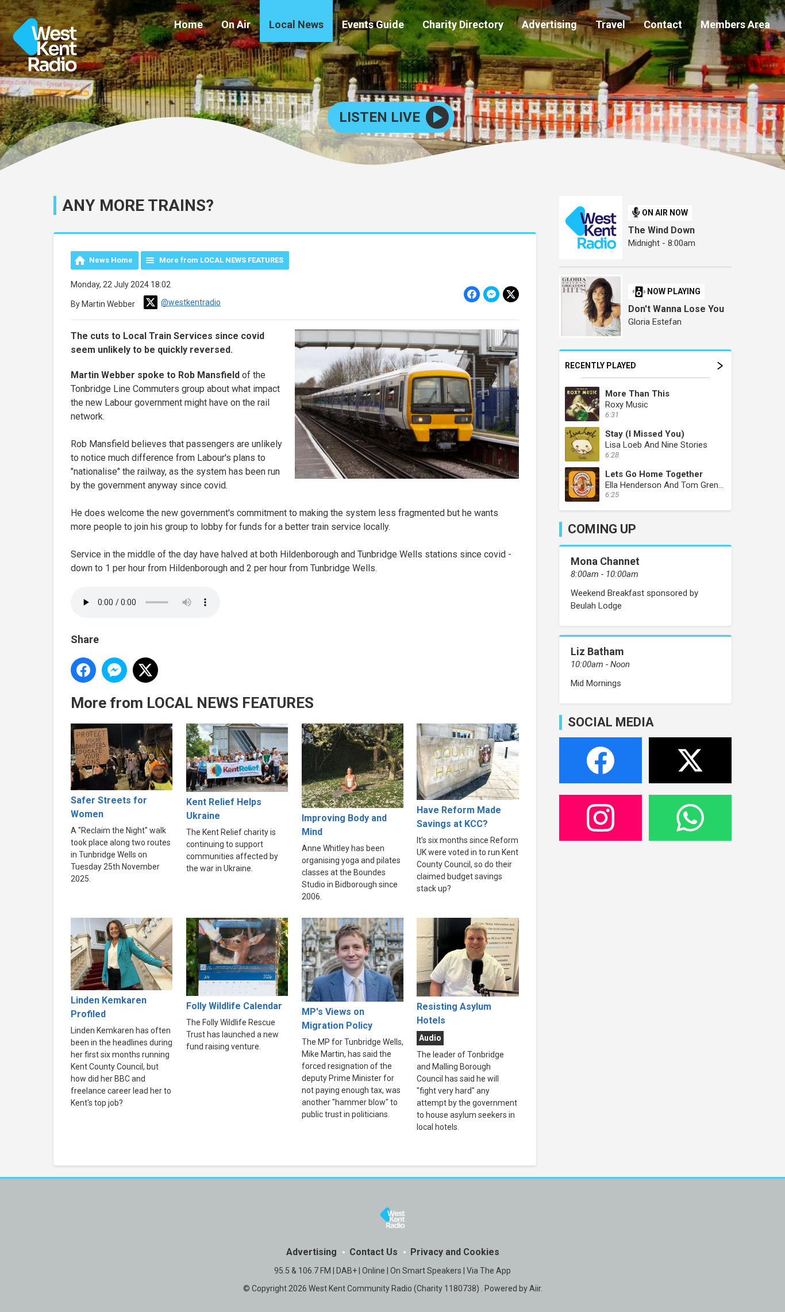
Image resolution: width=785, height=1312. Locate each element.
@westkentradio (191, 302)
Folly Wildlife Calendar (234, 1006)
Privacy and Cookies (454, 1251)
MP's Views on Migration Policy (337, 1018)
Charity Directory (462, 24)
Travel (610, 24)
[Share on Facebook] (472, 294)
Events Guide (373, 24)
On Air (236, 24)
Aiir (535, 1288)
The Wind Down (661, 230)
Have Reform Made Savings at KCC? (459, 817)
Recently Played (600, 365)
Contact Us (373, 1251)
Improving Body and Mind (344, 825)
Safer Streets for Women (109, 807)
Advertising (549, 24)
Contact (663, 24)
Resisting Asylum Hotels (454, 1013)
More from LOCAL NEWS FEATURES (221, 260)
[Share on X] (511, 294)
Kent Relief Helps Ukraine (223, 809)
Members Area (735, 24)
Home (188, 24)
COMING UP (602, 529)
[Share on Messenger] (491, 294)
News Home (111, 260)
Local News (296, 24)
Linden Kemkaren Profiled (109, 1007)
